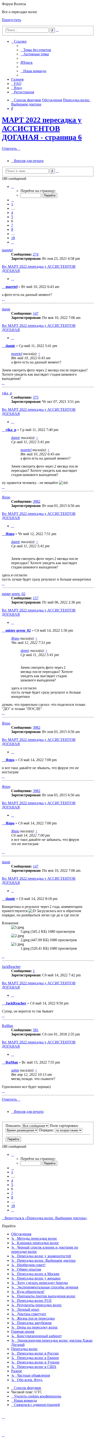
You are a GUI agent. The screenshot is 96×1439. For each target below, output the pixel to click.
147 (35, 313)
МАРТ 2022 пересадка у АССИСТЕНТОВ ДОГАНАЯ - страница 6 (42, 128)
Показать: (14, 1126)
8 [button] (12, 229)
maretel (7, 250)
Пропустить (11, 20)
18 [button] (13, 238)
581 (35, 1030)
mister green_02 (13, 594)
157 (35, 598)
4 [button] (12, 213)
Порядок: (47, 1130)
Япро (6, 497)
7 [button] (12, 225)
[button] (12, 187)
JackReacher (11, 967)
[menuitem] (36, 50)
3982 (36, 501)
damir (6, 309)
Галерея (17, 79)
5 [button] (12, 217)
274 (35, 254)
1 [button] (12, 204)
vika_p (7, 393)
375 (35, 397)
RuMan (7, 1026)
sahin (15, 1070)
